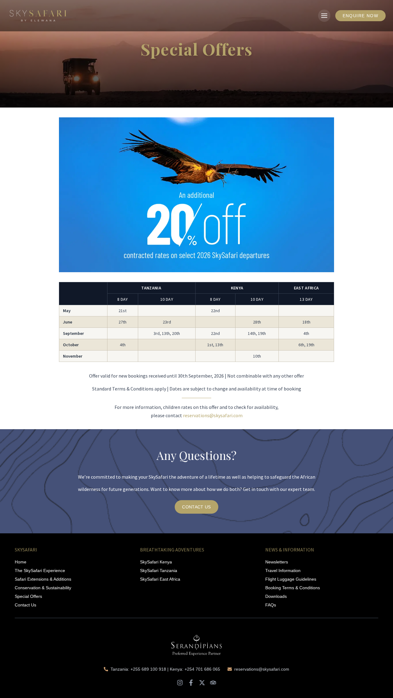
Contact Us (25, 604)
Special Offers (28, 596)
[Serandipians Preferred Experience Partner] (196, 642)
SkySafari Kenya (156, 561)
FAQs (270, 604)
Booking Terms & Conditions (292, 587)
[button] (324, 16)
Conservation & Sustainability (43, 587)
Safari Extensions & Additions (43, 579)
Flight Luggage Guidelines (290, 579)
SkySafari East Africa (160, 579)
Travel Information (283, 570)
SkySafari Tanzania (158, 570)
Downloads (276, 596)
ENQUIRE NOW (360, 15)
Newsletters (276, 561)
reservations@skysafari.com (213, 415)
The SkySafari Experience (40, 570)
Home (20, 561)
